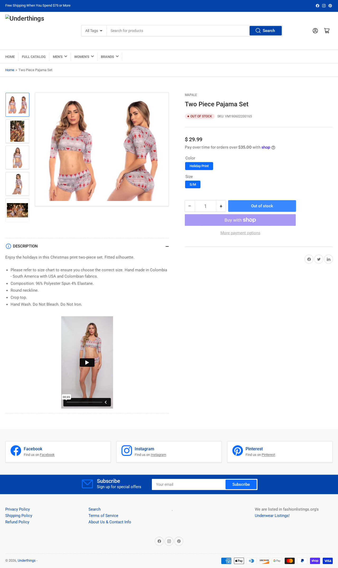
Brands (107, 57)
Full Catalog (34, 57)
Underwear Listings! (272, 515)
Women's (81, 57)
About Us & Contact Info (109, 522)
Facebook (47, 455)
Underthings (27, 560)
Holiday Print (199, 166)
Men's (58, 57)
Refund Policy (17, 522)
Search (269, 30)
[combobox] (194, 30)
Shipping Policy (18, 515)
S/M (193, 184)
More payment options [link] (240, 233)
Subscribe (241, 484)
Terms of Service (103, 515)
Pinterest (268, 455)
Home (10, 57)
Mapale (191, 95)
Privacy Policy (17, 509)
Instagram (158, 455)
